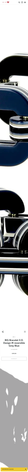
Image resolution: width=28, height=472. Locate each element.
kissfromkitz (15, 349)
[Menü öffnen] (25, 2)
